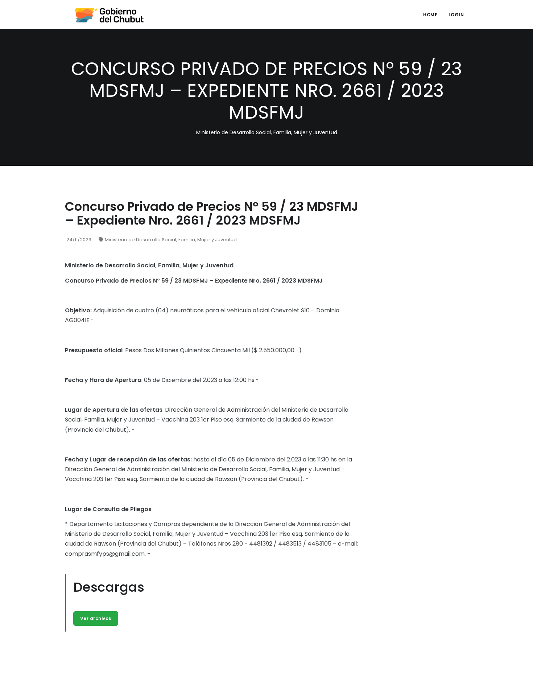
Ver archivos (95, 618)
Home (430, 15)
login (456, 15)
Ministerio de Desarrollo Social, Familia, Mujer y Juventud (171, 239)
